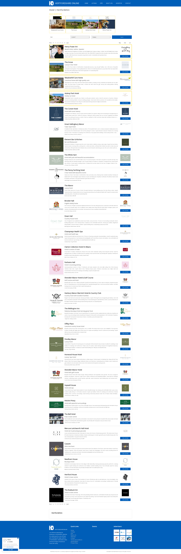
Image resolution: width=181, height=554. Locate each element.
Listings (94, 3)
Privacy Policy (74, 543)
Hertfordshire (74, 541)
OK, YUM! (10, 549)
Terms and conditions (76, 540)
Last (67, 43)
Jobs (101, 3)
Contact (128, 3)
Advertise (119, 3)
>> (64, 43)
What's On (109, 3)
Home (86, 3)
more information (10, 546)
